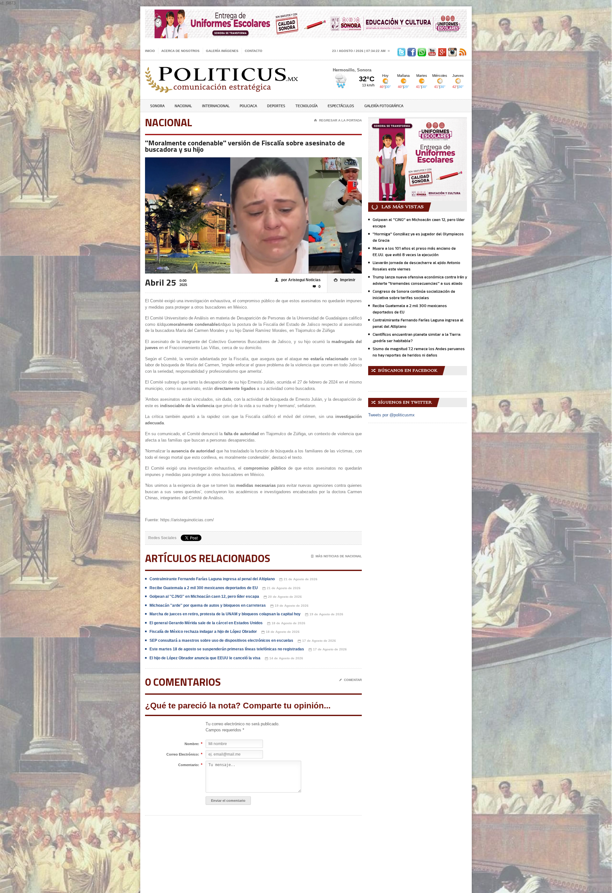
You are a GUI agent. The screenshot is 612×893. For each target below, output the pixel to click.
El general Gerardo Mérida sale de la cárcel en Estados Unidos (206, 623)
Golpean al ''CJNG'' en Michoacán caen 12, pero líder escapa (204, 596)
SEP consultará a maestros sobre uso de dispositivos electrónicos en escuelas (221, 640)
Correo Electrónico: (182, 754)
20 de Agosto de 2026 (283, 597)
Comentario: (188, 765)
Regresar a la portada (338, 120)
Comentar (350, 680)
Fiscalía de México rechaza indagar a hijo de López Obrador (203, 631)
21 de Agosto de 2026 (298, 579)
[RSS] (462, 50)
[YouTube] (431, 50)
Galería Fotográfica (383, 105)
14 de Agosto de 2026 (284, 658)
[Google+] (441, 50)
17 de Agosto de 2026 (317, 641)
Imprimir (344, 280)
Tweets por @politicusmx (391, 415)
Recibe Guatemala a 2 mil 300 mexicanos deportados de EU (203, 588)
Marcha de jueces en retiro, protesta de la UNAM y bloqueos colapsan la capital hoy (225, 614)
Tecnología (306, 105)
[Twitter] (401, 50)
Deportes (276, 105)
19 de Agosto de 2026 (289, 606)
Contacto (253, 51)
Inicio (150, 51)
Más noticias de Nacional (336, 556)
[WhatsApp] (421, 50)
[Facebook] (411, 50)
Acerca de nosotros (180, 51)
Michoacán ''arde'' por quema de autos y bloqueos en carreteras (207, 605)
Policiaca (248, 105)
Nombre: (192, 744)
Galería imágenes (222, 51)
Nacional (183, 105)
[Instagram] (452, 50)
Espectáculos (341, 105)
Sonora (157, 105)
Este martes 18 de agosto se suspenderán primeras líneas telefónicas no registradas (226, 649)
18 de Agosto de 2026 (286, 623)
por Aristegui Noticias (298, 280)
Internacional (215, 105)
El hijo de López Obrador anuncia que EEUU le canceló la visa (204, 658)
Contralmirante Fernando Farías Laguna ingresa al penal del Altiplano (212, 579)
